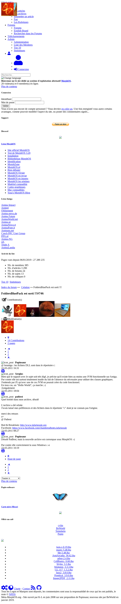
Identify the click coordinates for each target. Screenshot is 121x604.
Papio (60, 534)
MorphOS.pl (14, 167)
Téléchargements (16, 36)
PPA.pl (4, 236)
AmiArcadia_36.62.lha (63, 555)
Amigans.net (7, 230)
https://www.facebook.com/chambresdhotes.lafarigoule (39, 428)
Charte (17, 588)
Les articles (19, 10)
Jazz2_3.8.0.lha (63, 572)
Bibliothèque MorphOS (19, 158)
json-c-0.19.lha (63, 547)
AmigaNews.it (8, 225)
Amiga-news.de (9, 213)
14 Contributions (16, 340)
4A (2, 242)
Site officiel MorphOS (19, 150)
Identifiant (6, 99)
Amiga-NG (7, 239)
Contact (26, 588)
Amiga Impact (8, 205)
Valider (6, 106)
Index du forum (9, 287)
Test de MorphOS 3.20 (19, 153)
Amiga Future (8, 216)
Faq (16, 19)
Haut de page (14, 459)
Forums (17, 27)
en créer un (66, 108)
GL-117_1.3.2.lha (64, 569)
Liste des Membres (23, 45)
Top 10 (17, 47)
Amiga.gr (6, 222)
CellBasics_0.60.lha (64, 561)
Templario (60, 531)
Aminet (5, 207)
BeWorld (60, 528)
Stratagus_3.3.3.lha (63, 567)
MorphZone (14, 164)
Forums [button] (11, 25)
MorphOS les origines (18, 181)
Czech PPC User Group (13, 233)
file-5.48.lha (64, 552)
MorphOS (66, 81)
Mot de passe (7, 102)
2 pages (11, 343)
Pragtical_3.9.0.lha (63, 575)
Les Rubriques (21, 22)
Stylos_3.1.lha (64, 564)
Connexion (23, 69)
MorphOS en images (18, 178)
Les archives (20, 13)
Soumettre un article (24, 16)
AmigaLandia (8, 247)
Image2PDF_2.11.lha (63, 578)
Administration (21, 42)
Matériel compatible (17, 184)
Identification (14, 161)
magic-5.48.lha (63, 550)
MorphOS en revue (17, 175)
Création (25, 287)
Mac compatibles (16, 190)
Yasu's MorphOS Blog (19, 192)
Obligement (7, 210)
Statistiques (19, 50)
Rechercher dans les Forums (28, 33)
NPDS (12, 594)
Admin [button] (11, 39)
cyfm (60, 525)
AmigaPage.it (8, 227)
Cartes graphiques (16, 187)
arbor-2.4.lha (63, 558)
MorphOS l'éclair (16, 172)
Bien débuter (14, 170)
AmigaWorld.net (9, 219)
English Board (21, 30)
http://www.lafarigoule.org (33, 425)
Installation (13, 155)
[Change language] (11, 78)
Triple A (5, 244)
